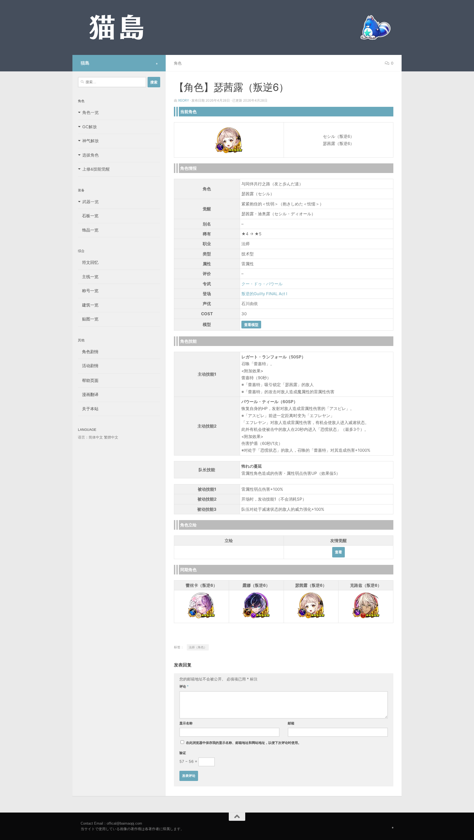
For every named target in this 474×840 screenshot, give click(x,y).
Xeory (183, 100)
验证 (182, 753)
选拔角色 (90, 155)
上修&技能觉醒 (96, 169)
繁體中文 (111, 437)
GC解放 (89, 126)
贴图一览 (88, 319)
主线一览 (88, 276)
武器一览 (90, 201)
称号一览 (88, 290)
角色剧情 (88, 351)
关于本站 (88, 408)
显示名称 (186, 723)
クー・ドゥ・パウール (262, 283)
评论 (184, 686)
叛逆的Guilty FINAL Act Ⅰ (264, 293)
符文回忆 (88, 262)
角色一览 (90, 112)
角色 (178, 63)
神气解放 (90, 140)
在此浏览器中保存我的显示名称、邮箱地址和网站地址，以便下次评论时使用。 (243, 743)
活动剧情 (88, 365)
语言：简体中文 (90, 437)
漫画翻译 (88, 394)
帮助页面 (88, 380)
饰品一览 (88, 230)
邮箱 (291, 723)
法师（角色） (198, 647)
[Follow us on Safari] (156, 64)
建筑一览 (88, 305)
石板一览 (88, 215)
